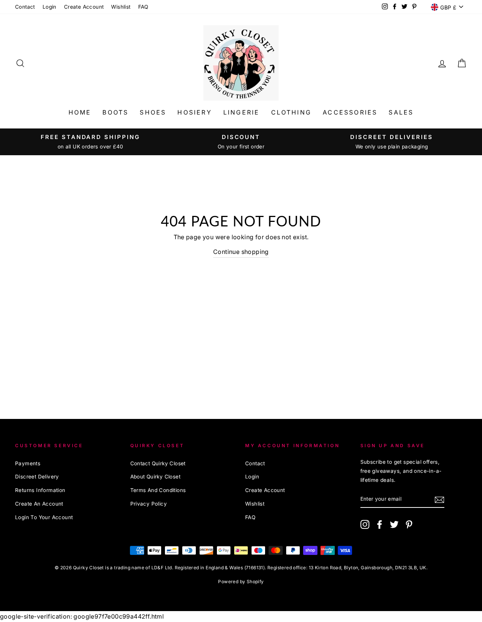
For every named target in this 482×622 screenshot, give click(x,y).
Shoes (153, 112)
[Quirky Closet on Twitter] (394, 524)
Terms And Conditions (158, 490)
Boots (115, 112)
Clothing (291, 112)
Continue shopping (241, 251)
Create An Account (39, 504)
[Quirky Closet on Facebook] (379, 524)
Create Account (84, 7)
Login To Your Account (44, 517)
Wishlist (120, 7)
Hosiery (194, 112)
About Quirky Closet (155, 477)
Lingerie (241, 112)
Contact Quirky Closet (158, 463)
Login (49, 7)
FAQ (143, 7)
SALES (401, 112)
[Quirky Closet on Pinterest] (408, 524)
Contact (25, 7)
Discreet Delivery (37, 477)
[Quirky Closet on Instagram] (364, 524)
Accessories (350, 112)
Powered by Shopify (241, 581)
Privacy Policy (148, 504)
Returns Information (40, 490)
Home (80, 112)
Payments (27, 463)
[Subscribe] (439, 499)
